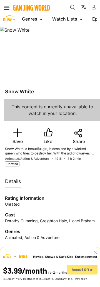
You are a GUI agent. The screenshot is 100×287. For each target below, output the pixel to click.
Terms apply (80, 278)
